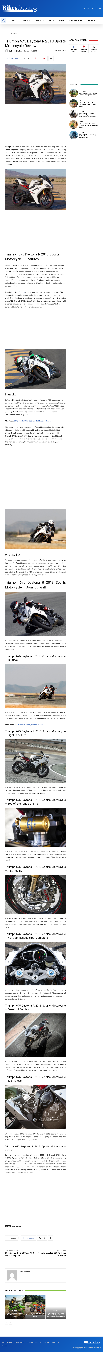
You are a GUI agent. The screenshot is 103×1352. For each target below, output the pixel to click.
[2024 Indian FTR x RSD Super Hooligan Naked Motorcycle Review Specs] (56, 1307)
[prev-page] (6, 1322)
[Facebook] (84, 8)
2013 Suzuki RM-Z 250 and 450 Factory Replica (32, 421)
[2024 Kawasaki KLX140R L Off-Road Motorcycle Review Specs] (73, 124)
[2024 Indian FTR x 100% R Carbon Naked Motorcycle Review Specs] (73, 135)
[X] (96, 8)
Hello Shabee (16, 51)
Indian (55, 1311)
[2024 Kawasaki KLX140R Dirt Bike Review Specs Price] (15, 1307)
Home (7, 33)
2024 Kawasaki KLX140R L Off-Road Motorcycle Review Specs (88, 125)
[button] (3, 20)
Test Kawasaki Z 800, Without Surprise (29, 725)
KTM (35, 1311)
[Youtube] (100, 8)
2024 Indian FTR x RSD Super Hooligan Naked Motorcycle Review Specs (56, 1314)
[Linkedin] (88, 8)
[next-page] (10, 1322)
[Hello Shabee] (7, 51)
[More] (51, 58)
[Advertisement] (35, 125)
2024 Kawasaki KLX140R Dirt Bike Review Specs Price (15, 1314)
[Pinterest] (92, 8)
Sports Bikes (16, 1226)
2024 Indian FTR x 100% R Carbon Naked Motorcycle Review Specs (87, 135)
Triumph (14, 33)
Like (73, 46)
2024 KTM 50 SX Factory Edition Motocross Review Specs (35, 1314)
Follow (84, 46)
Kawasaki (14, 1311)
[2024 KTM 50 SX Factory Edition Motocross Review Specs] (35, 1307)
